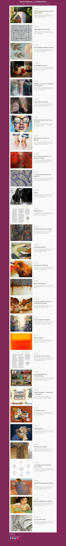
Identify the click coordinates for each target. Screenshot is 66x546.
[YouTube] (13, 538)
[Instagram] (18, 538)
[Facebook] (10, 538)
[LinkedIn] (15, 538)
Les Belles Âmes (40, 1)
